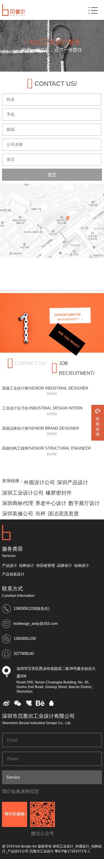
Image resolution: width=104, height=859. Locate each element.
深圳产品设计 (72, 482)
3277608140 (24, 653)
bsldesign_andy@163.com (36, 623)
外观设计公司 (39, 482)
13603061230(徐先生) (31, 608)
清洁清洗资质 (63, 514)
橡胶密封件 (59, 493)
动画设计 (81, 565)
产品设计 (9, 565)
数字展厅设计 (84, 503)
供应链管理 (45, 565)
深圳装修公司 (17, 514)
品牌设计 (64, 565)
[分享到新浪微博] (6, 705)
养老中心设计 (50, 503)
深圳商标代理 (17, 503)
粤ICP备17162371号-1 (72, 851)
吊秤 (40, 514)
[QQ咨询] (51, 705)
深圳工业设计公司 (23, 493)
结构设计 (26, 565)
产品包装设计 (13, 574)
